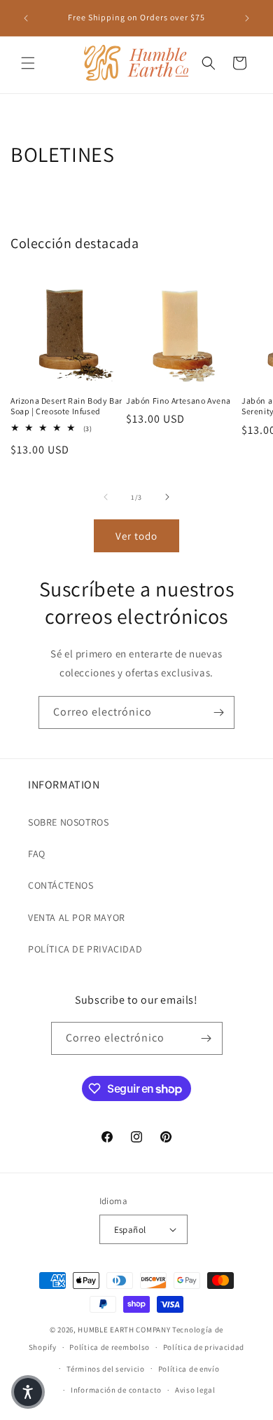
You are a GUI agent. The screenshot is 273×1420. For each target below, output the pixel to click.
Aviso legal (195, 1390)
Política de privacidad (203, 1347)
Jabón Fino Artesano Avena (178, 400)
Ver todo (136, 535)
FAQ (37, 853)
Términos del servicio (105, 1369)
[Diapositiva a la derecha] (167, 497)
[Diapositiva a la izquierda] (105, 497)
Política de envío (189, 1369)
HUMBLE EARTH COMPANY (124, 1329)
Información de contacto (116, 1390)
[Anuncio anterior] (25, 18)
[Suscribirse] (218, 712)
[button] (28, 63)
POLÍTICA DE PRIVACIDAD (85, 949)
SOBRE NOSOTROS (68, 822)
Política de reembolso (109, 1347)
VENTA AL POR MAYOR (76, 917)
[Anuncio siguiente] (247, 18)
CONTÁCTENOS (61, 885)
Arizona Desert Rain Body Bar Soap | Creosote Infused (66, 406)
